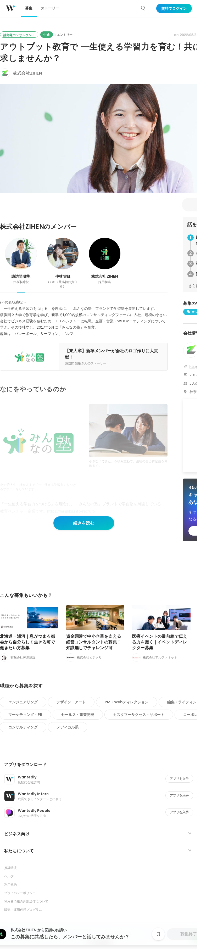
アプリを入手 (179, 778)
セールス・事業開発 (77, 714)
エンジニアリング (23, 702)
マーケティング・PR (25, 714)
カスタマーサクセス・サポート (138, 714)
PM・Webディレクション (126, 702)
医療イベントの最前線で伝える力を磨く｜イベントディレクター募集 (159, 642)
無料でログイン (174, 8)
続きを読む (83, 523)
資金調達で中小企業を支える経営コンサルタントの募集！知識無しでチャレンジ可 (93, 642)
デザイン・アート (71, 702)
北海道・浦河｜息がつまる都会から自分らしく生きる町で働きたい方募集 (27, 642)
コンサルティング (23, 727)
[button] (100, 764)
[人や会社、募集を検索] (143, 8)
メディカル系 (68, 727)
